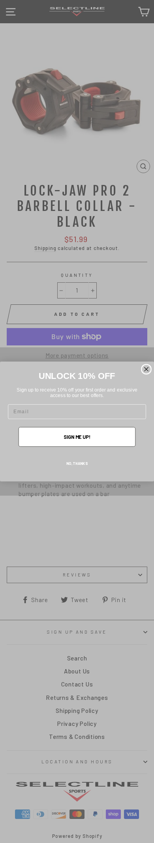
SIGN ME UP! (77, 437)
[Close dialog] (146, 369)
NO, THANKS (77, 463)
